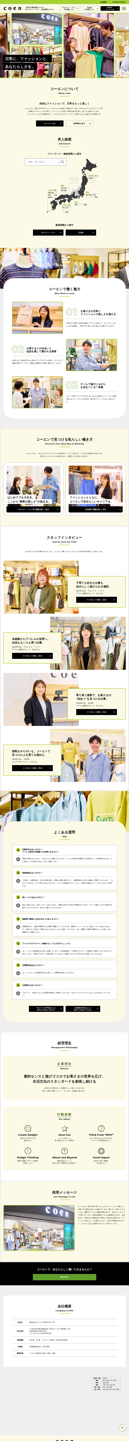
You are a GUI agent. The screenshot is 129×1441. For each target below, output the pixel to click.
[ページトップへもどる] (122, 1427)
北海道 (90, 178)
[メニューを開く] (124, 8)
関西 (62, 186)
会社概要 (103, 2)
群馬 (96, 197)
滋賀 (65, 190)
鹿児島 (50, 197)
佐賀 (52, 193)
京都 (62, 190)
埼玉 (94, 195)
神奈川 (91, 195)
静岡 (85, 205)
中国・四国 (66, 205)
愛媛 (66, 212)
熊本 (49, 195)
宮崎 (55, 195)
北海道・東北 (93, 176)
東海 (76, 202)
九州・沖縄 (52, 190)
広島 (66, 207)
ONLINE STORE (118, 2)
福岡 (49, 193)
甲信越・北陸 (74, 178)
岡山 (63, 207)
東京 (87, 195)
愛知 (76, 205)
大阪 (62, 188)
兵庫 (65, 188)
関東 (87, 192)
